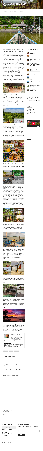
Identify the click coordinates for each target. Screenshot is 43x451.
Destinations (23, 11)
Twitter (19, 346)
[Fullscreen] (38, 126)
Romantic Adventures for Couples (33, 97)
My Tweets (29, 139)
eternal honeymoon (7, 228)
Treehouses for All (30, 109)
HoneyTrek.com (13, 339)
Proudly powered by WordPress (8, 442)
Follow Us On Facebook (32, 131)
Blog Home (5, 11)
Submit (22, 434)
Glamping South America (10, 356)
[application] (33, 123)
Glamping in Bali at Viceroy (32, 112)
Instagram (14, 346)
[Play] (28, 126)
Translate (10, 429)
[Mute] (37, 126)
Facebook (10, 346)
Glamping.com (17, 4)
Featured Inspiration (13, 11)
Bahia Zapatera (15, 75)
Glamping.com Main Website (8, 13)
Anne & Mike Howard (18, 49)
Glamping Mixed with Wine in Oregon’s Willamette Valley (35, 78)
